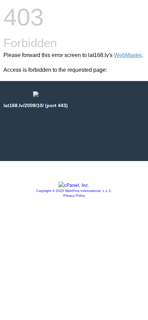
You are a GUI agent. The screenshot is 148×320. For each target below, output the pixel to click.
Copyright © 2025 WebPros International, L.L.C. (74, 191)
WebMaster (127, 55)
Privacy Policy (74, 195)
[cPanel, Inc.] (74, 185)
